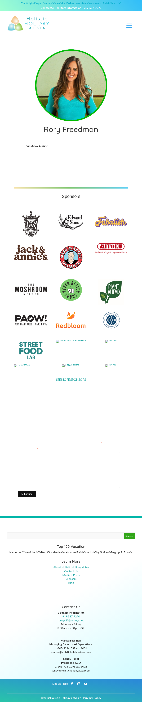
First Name (25, 464)
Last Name (25, 479)
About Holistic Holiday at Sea (71, 567)
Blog (71, 582)
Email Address (28, 449)
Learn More (71, 561)
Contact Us (71, 571)
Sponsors (71, 578)
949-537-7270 (92, 7)
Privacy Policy (92, 697)
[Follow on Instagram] (79, 683)
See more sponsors (71, 379)
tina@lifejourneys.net (71, 620)
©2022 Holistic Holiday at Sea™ (61, 697)
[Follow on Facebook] (72, 683)
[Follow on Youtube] (85, 683)
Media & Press (71, 575)
